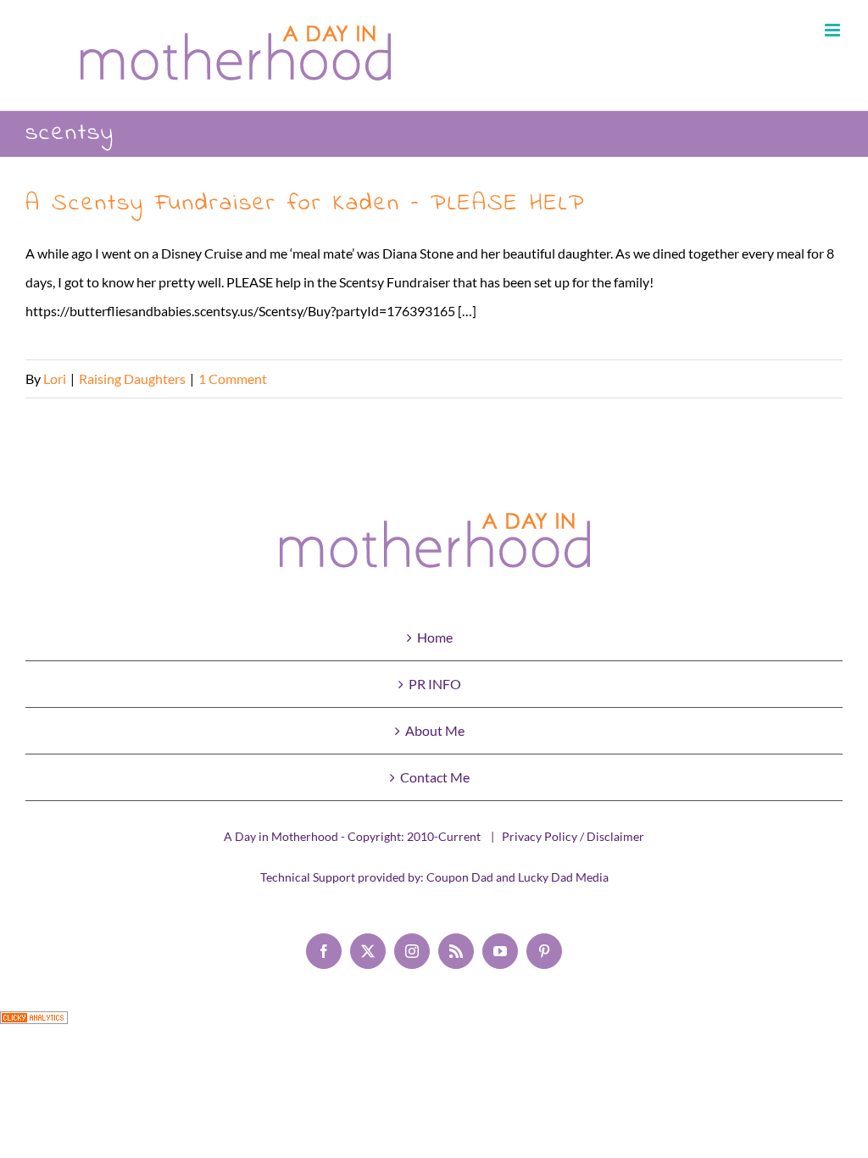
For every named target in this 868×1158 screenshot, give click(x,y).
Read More (810, 378)
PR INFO (435, 684)
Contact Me (435, 777)
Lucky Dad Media (563, 877)
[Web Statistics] (34, 1025)
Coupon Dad (459, 877)
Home (435, 637)
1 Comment (232, 378)
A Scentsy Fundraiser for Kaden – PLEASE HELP (305, 204)
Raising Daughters (132, 378)
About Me (435, 730)
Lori (54, 378)
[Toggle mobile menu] (834, 30)
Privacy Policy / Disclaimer (573, 836)
